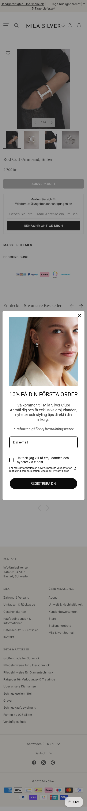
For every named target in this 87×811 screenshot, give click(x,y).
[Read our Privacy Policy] (75, 468)
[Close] (79, 316)
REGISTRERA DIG (44, 484)
